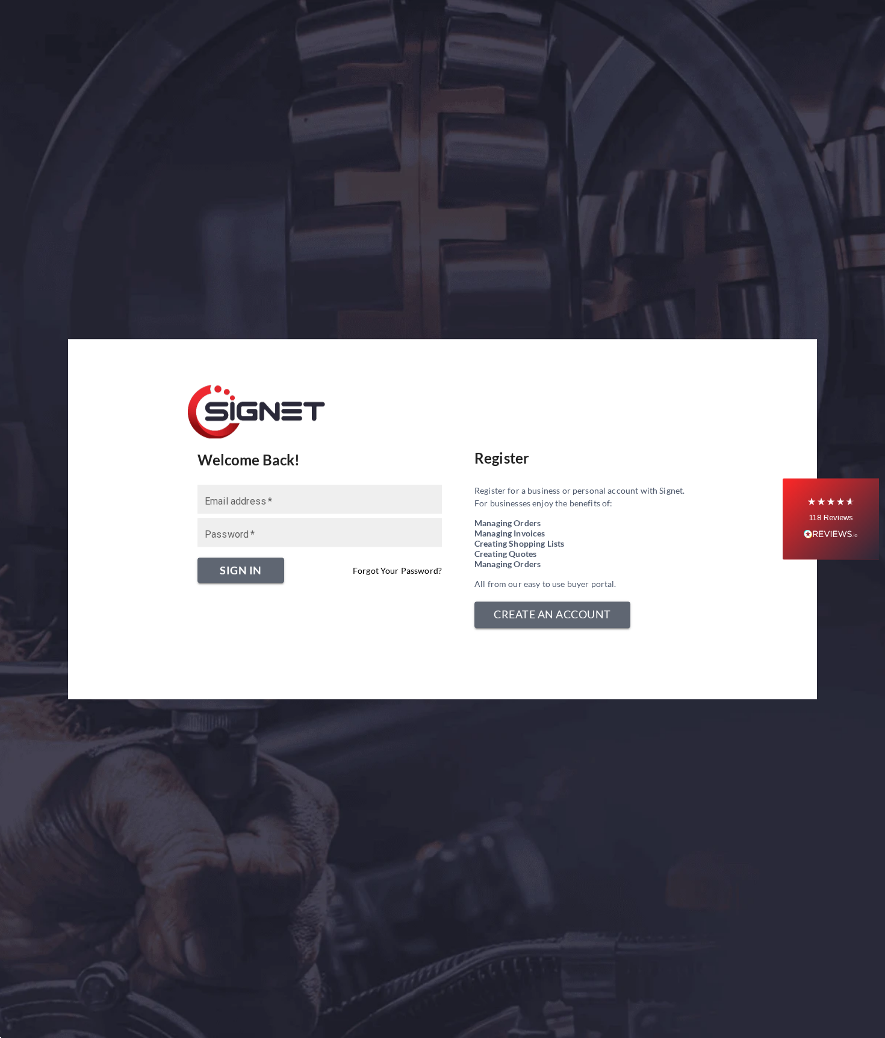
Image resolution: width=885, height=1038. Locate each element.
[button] (831, 519)
